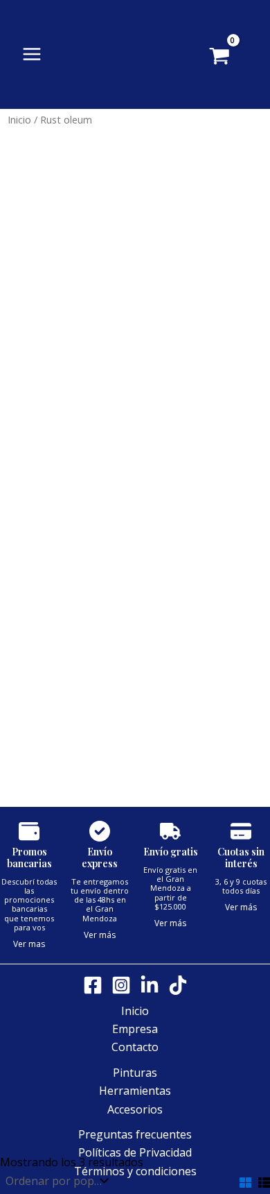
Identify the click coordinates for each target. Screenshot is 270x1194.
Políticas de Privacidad (135, 1152)
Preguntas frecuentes (135, 1134)
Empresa (135, 1029)
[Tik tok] (178, 985)
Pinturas (135, 1072)
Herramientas (135, 1090)
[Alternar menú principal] (32, 54)
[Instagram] (121, 985)
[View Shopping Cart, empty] (240, 57)
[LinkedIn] (149, 985)
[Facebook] (92, 985)
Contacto (135, 1047)
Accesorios (135, 1109)
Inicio (19, 119)
